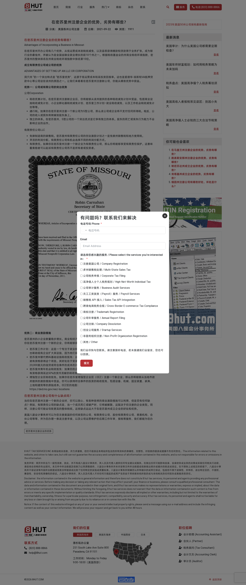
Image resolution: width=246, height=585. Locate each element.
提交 (86, 363)
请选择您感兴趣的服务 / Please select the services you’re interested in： (121, 256)
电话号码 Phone (89, 223)
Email (83, 239)
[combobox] (84, 230)
